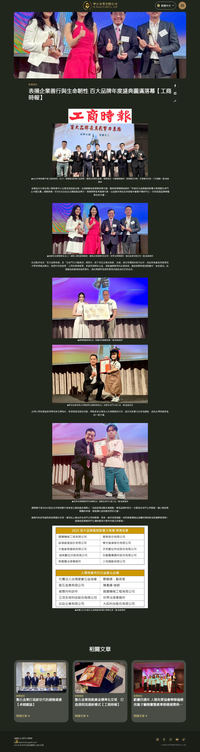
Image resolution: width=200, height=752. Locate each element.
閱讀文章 (23, 716)
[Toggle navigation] (182, 5)
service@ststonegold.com (25, 742)
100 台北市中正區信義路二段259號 (29, 745)
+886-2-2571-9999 (23, 738)
